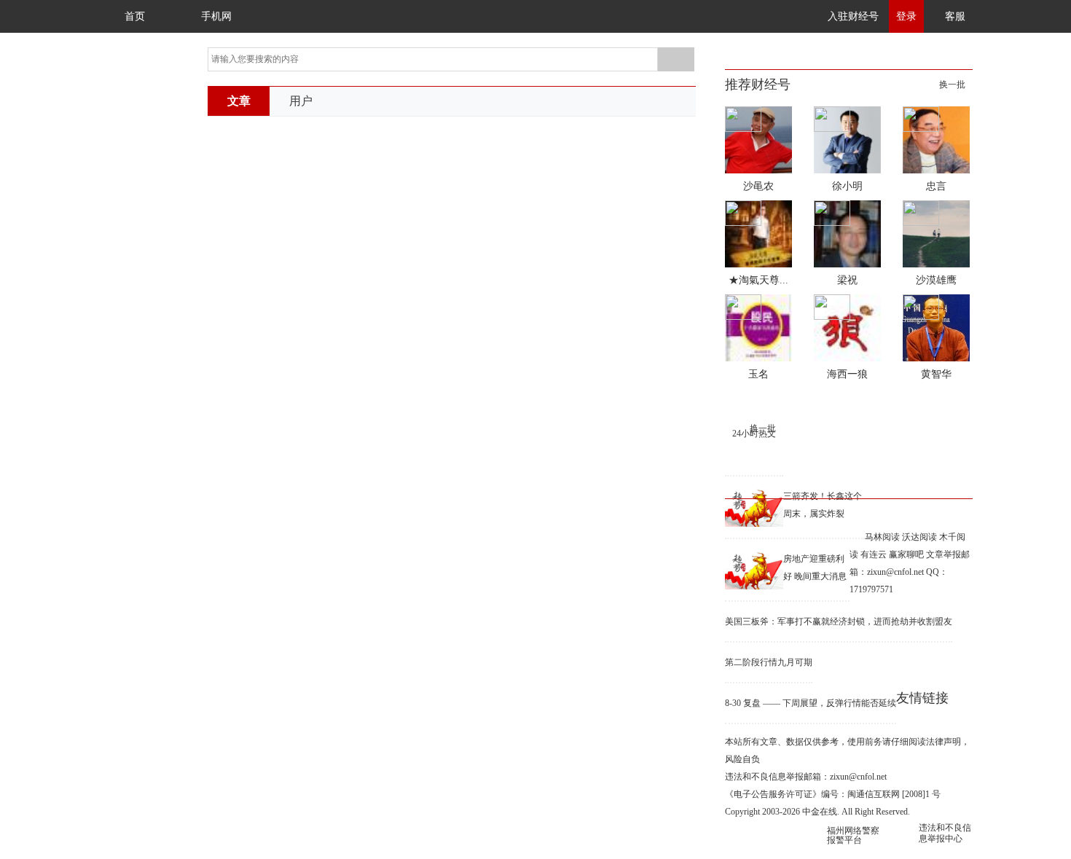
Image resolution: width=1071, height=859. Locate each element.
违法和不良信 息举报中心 (945, 833)
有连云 (873, 554)
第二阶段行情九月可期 (768, 662)
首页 (135, 16)
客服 (955, 16)
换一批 (952, 84)
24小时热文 (754, 433)
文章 (239, 101)
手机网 (216, 16)
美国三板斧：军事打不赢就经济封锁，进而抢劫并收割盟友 (838, 621)
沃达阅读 (919, 537)
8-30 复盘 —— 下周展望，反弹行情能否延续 (810, 703)
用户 (301, 101)
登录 (906, 16)
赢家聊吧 (906, 554)
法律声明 (943, 742)
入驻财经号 (853, 16)
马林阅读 (882, 537)
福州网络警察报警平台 (853, 835)
